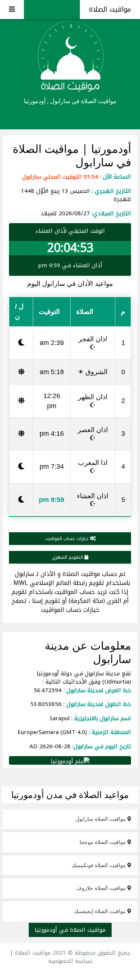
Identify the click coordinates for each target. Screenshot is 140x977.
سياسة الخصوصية (70, 961)
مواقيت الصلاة (110, 9)
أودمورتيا (109, 148)
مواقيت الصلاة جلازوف (101, 887)
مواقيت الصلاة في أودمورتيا (70, 930)
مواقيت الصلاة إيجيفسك (100, 911)
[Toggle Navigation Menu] (12, 9)
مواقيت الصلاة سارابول (101, 818)
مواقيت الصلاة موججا (103, 841)
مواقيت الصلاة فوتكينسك (99, 865)
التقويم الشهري (68, 557)
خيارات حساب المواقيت (67, 538)
